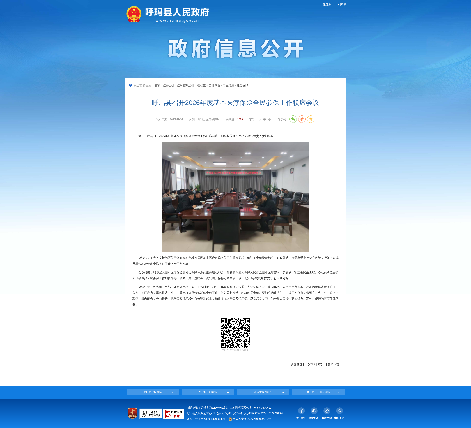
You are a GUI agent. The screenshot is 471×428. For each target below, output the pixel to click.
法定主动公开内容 (208, 85)
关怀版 (341, 4)
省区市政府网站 (153, 392)
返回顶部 (296, 364)
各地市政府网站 (263, 392)
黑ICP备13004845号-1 (214, 418)
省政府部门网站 (208, 392)
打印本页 (315, 364)
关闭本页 (333, 364)
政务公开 (169, 85)
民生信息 (228, 85)
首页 (158, 85)
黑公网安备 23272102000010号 (251, 418)
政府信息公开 (186, 85)
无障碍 (327, 4)
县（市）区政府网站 (318, 392)
